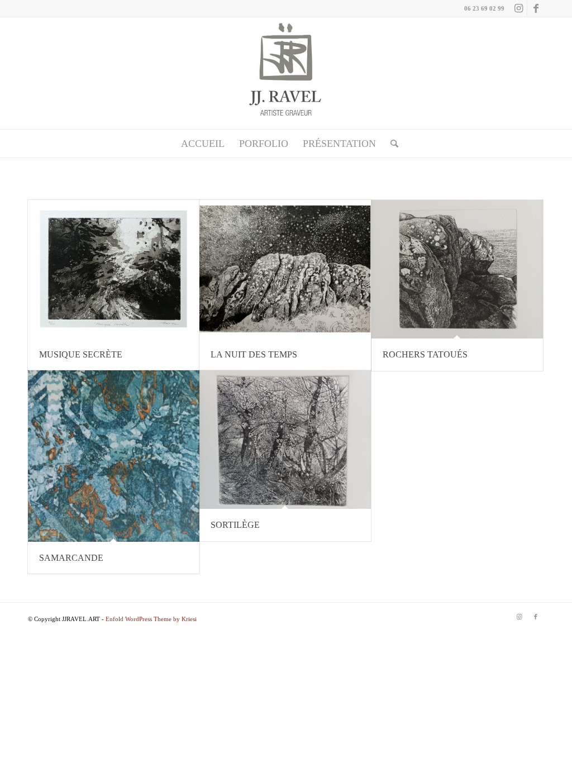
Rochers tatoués (425, 354)
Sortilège (235, 525)
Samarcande (71, 557)
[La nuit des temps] (285, 269)
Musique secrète (80, 354)
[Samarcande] (113, 456)
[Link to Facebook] (535, 8)
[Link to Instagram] (519, 8)
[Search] (390, 144)
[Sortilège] (285, 439)
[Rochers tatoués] (457, 269)
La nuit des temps (254, 354)
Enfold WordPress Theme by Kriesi (151, 619)
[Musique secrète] (113, 269)
